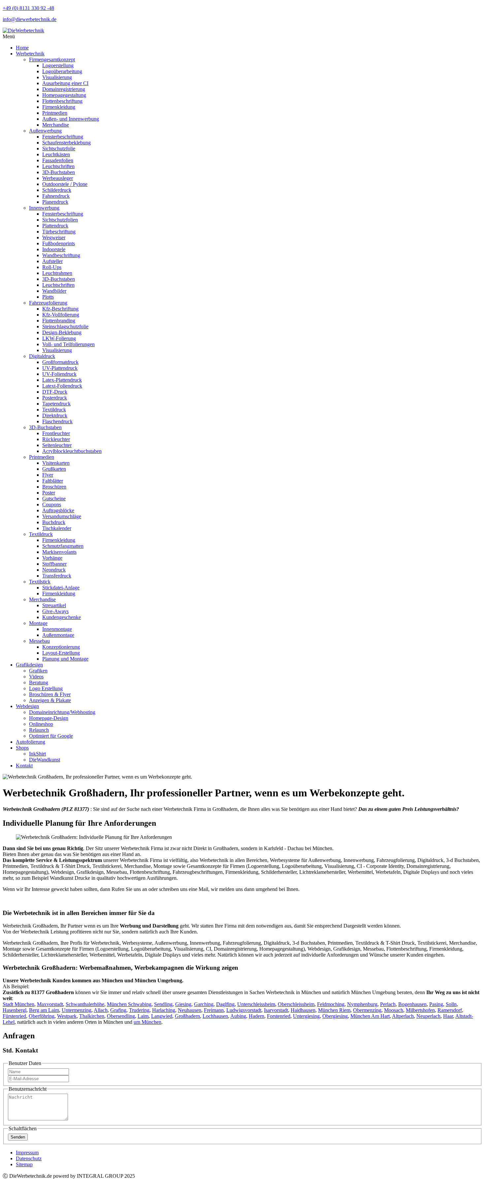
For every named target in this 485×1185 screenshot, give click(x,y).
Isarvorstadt (276, 1010)
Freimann (214, 1010)
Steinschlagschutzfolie (65, 326)
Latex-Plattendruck (62, 380)
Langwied (161, 1016)
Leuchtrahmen (57, 273)
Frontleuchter (56, 433)
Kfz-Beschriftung (60, 308)
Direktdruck (54, 415)
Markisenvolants (59, 552)
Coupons (51, 504)
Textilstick (39, 581)
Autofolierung (30, 742)
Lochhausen (215, 1016)
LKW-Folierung (59, 338)
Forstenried (278, 1016)
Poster (48, 492)
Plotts (48, 297)
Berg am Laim (44, 1010)
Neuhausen (189, 1010)
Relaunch (39, 730)
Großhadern (187, 1016)
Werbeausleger (57, 178)
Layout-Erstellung (61, 653)
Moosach (393, 1010)
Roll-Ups (51, 267)
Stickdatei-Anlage (61, 587)
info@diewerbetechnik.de (29, 19)
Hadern (256, 1016)
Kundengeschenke (61, 617)
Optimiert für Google (51, 736)
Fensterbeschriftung (62, 136)
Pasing (436, 1004)
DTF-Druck (54, 392)
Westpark (67, 1016)
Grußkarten (54, 469)
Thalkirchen (91, 1016)
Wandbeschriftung (61, 255)
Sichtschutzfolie (58, 148)
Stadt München (18, 1004)
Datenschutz (29, 1158)
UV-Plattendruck (60, 368)
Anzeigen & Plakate (50, 700)
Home (22, 47)
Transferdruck (56, 575)
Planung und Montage (65, 659)
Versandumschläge (61, 516)
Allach (101, 1010)
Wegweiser (53, 237)
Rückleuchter (56, 439)
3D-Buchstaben (58, 172)
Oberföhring (41, 1016)
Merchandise (55, 125)
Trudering (139, 1010)
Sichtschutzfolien (60, 219)
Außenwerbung (45, 130)
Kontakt (24, 765)
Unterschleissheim (256, 1004)
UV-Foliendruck (59, 374)
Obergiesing (335, 1016)
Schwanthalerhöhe (85, 1004)
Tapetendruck (56, 403)
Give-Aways (55, 611)
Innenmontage (57, 629)
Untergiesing (306, 1016)
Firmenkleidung (58, 107)
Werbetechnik (30, 53)
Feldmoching (330, 1004)
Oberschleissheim (296, 1004)
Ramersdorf (449, 1010)
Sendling (163, 1004)
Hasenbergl (14, 1010)
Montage (38, 623)
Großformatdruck (60, 362)
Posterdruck (54, 397)
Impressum (27, 1152)
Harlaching (163, 1010)
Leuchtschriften (58, 166)
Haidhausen (303, 1010)
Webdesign (27, 706)
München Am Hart (370, 1016)
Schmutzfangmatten (62, 546)
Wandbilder (54, 291)
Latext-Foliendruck (62, 386)
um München (147, 1022)
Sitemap (24, 1164)
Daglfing (225, 1004)
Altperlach (403, 1016)
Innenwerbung (44, 208)
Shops (22, 748)
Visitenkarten (56, 463)
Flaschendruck (57, 421)
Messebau (39, 641)
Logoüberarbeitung (62, 71)
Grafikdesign (29, 664)
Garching (203, 1004)
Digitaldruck (42, 356)
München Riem (334, 1010)
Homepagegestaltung (64, 95)
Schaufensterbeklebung (66, 142)
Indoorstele (53, 249)
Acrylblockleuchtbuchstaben (72, 451)
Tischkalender (56, 528)
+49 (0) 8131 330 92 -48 (28, 8)
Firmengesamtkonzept (52, 59)
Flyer (47, 475)
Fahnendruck (56, 196)
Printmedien (54, 113)
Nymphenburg (362, 1004)
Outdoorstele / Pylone (64, 184)
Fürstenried (14, 1016)
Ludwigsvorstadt (243, 1010)
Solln (451, 1004)
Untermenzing (76, 1010)
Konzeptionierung (61, 647)
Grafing (118, 1010)
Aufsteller (52, 261)
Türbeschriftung (59, 231)
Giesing (183, 1004)
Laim (143, 1016)
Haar (448, 1016)
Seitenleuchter (57, 445)
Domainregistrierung (63, 89)
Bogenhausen (412, 1004)
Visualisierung (57, 77)
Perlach (388, 1004)
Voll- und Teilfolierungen (68, 344)
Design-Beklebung (61, 332)
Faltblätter (52, 481)
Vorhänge (52, 558)
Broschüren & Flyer (50, 694)
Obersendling (121, 1016)
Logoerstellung (58, 65)
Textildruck (54, 409)
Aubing (238, 1016)
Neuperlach (428, 1016)
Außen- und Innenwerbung (70, 119)
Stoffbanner (54, 564)
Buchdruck (53, 522)
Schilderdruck (56, 190)
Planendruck (55, 202)
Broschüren (54, 486)
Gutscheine (54, 498)
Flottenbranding (58, 320)
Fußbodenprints (58, 243)
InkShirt (37, 753)
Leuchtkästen (56, 154)
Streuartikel (54, 605)
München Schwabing (129, 1004)
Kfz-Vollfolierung (60, 314)
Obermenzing (367, 1010)
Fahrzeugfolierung (48, 303)
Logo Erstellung (46, 688)
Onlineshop (41, 724)
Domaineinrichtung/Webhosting (62, 712)
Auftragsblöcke (58, 510)
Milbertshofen (420, 1010)
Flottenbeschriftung (62, 101)
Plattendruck (55, 225)
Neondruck (54, 570)
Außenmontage (58, 635)
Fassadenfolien (57, 160)
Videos (36, 676)
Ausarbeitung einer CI (65, 83)
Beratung (38, 682)
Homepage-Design (48, 718)
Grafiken (38, 670)
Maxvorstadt (50, 1004)
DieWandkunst (44, 759)
